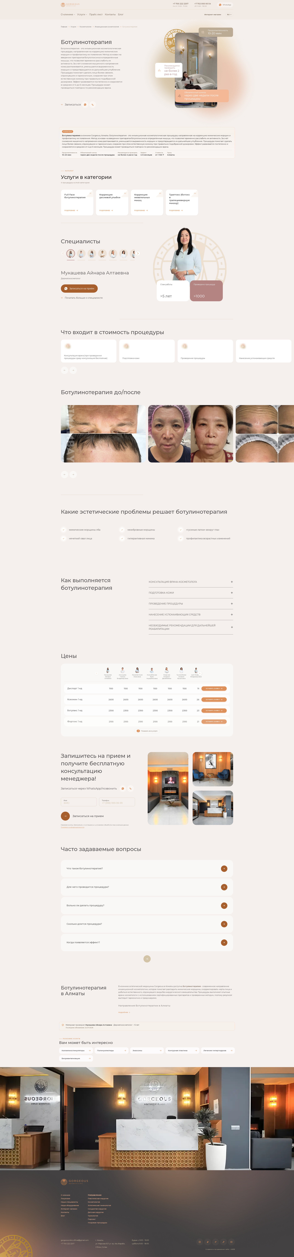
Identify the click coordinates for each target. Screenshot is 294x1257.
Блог (120, 14)
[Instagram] (199, 1242)
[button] (191, 582)
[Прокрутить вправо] (200, 673)
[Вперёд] (138, 253)
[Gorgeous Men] (215, 1242)
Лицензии (65, 1199)
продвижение (219, 1249)
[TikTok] (207, 1242)
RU (228, 15)
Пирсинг (92, 1219)
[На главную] (147, 1182)
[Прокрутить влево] (96, 673)
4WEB (232, 1249)
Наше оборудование (70, 1205)
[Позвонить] (92, 104)
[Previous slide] (64, 370)
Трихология (93, 1216)
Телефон (105, 800)
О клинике (67, 14)
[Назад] (63, 253)
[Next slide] (73, 370)
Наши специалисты (69, 1202)
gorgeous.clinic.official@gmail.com (75, 1240)
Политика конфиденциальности (72, 827)
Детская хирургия (95, 1212)
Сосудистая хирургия (97, 1209)
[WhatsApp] (85, 104)
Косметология (85, 27)
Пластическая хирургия (98, 1199)
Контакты (110, 14)
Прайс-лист (96, 14)
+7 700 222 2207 (180, 4)
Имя (65, 800)
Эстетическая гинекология (99, 1205)
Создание (209, 1249)
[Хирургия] (223, 1242)
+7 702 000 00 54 (202, 4)
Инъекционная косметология (107, 27)
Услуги (81, 14)
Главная (64, 27)
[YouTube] (231, 1242)
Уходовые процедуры (97, 1223)
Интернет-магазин (212, 15)
